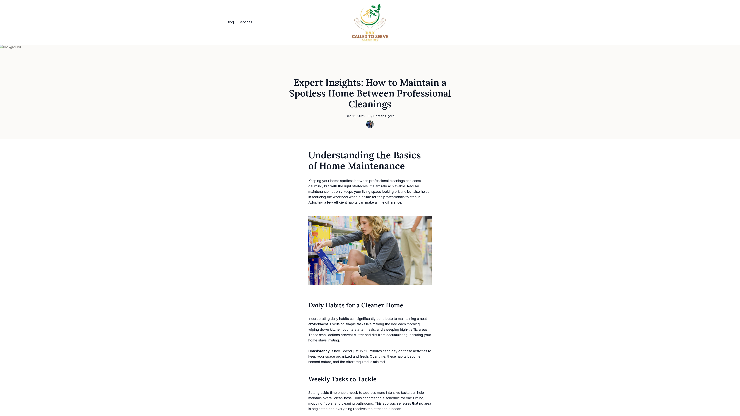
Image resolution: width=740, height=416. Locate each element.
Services (245, 22)
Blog (230, 22)
